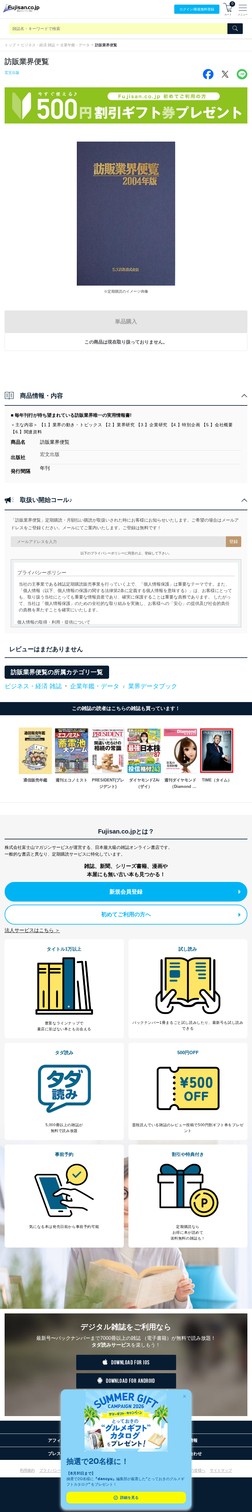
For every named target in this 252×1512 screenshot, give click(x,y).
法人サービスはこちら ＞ (32, 930)
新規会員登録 (126, 892)
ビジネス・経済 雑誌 (38, 45)
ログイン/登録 (196, 9)
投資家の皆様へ (192, 1470)
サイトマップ (221, 1470)
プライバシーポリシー (57, 1470)
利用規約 (27, 1470)
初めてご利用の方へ (126, 914)
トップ (10, 45)
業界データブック (152, 686)
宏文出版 (12, 72)
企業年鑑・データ (75, 45)
